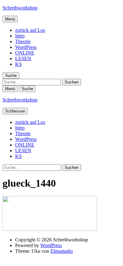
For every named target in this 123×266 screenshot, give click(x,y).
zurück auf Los (30, 30)
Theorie (23, 41)
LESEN (23, 58)
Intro (20, 35)
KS (18, 64)
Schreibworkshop (20, 7)
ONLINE (24, 52)
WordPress (26, 47)
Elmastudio (61, 251)
